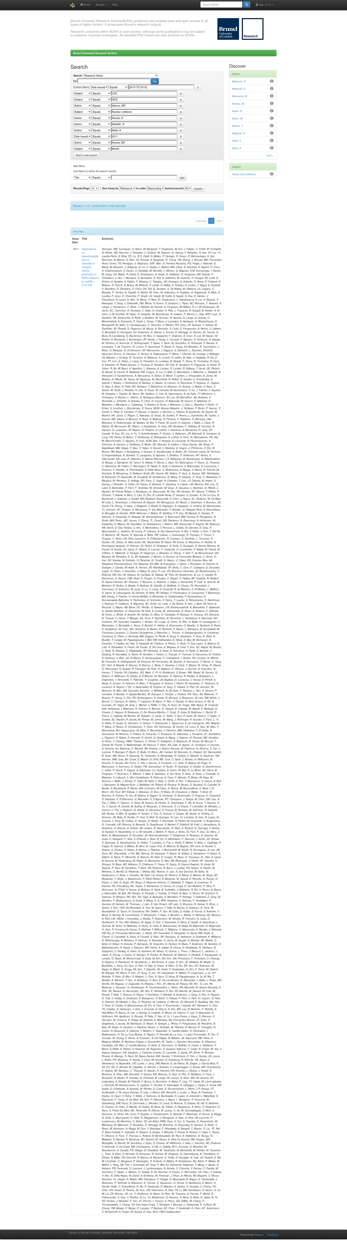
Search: (78, 75)
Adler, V (236, 140)
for (75, 81)
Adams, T (237, 126)
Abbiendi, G (238, 88)
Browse (100, 4)
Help (114, 4)
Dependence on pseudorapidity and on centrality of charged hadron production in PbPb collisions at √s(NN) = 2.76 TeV (90, 267)
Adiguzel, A (238, 133)
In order (141, 188)
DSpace (258, 1234)
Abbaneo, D (239, 81)
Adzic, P (236, 148)
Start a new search (86, 155)
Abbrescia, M (239, 96)
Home (86, 4)
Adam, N (237, 111)
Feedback (272, 1234)
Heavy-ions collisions (244, 174)
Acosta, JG (238, 103)
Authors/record (174, 188)
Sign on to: (265, 4)
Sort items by (110, 188)
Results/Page (81, 188)
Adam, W (237, 118)
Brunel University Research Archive (95, 53)
